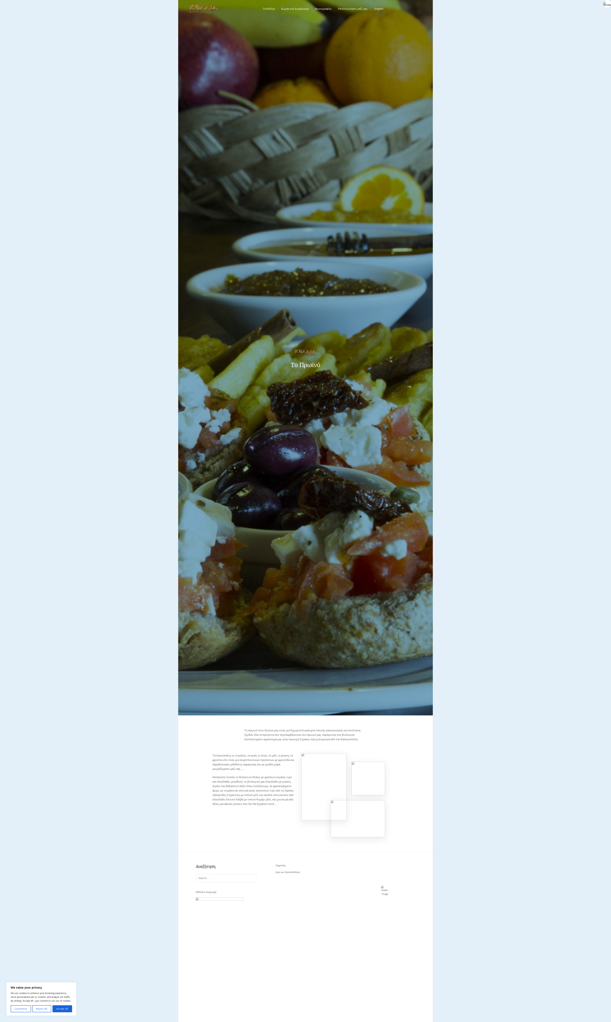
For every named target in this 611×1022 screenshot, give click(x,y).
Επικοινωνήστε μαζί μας (352, 9)
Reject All (41, 1008)
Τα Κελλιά (269, 9)
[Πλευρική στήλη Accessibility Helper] (607, 4)
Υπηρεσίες (280, 865)
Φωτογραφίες (323, 9)
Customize (21, 1008)
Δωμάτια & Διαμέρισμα (295, 9)
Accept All (62, 1008)
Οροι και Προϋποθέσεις (287, 872)
